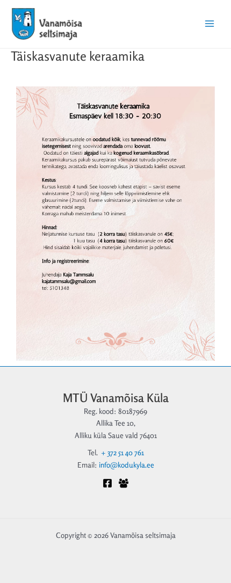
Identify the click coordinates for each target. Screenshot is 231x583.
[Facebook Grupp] (123, 483)
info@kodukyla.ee (126, 465)
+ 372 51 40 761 (122, 452)
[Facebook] (107, 483)
